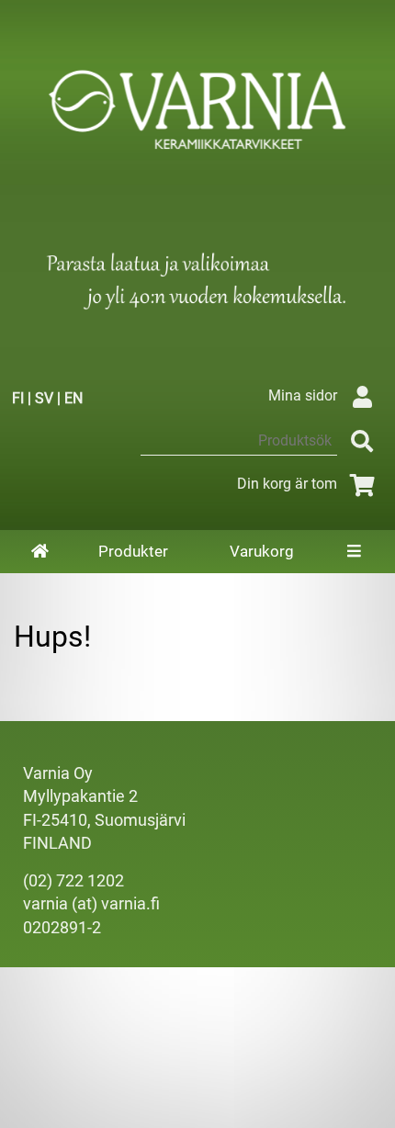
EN (73, 398)
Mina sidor (302, 395)
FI (18, 398)
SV (44, 398)
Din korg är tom (287, 483)
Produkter (133, 551)
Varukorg (262, 551)
